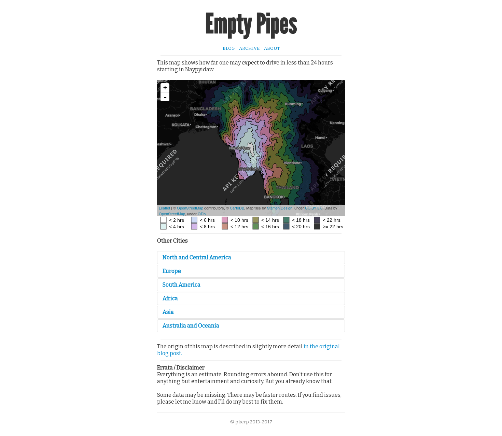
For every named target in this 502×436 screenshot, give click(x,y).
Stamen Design (279, 207)
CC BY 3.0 (313, 207)
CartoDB (237, 207)
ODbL (203, 213)
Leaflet (164, 207)
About (272, 48)
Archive (249, 48)
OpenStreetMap (190, 207)
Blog (229, 48)
